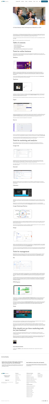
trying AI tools (42, 76)
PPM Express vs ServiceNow (30, 392)
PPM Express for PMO (29, 374)
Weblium (15, 57)
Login (39, 1)
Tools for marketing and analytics (19, 46)
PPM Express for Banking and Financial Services (32, 382)
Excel (39, 254)
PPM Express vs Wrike (29, 389)
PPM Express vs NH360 (29, 391)
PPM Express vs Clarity (29, 393)
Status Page (17, 382)
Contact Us (16, 383)
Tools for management (17, 47)
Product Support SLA (18, 380)
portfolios (26, 274)
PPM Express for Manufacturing (31, 380)
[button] (18, 1)
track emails (43, 135)
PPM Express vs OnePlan (30, 390)
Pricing (34, 1)
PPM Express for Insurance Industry (31, 381)
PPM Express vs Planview (30, 394)
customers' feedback (33, 94)
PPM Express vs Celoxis (29, 395)
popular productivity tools (29, 301)
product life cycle (29, 245)
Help (16, 381)
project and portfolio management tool (29, 297)
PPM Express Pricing (18, 374)
